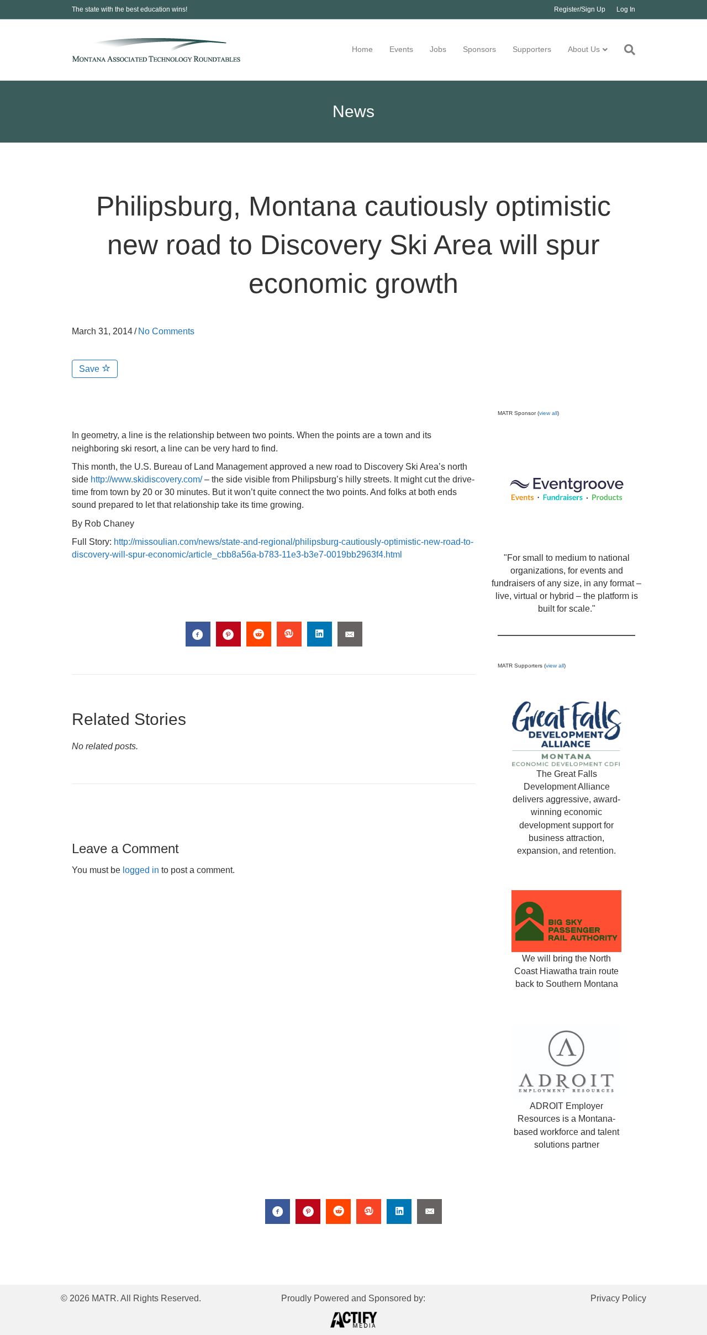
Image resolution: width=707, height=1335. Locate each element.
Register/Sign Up (579, 9)
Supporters (532, 49)
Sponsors (479, 49)
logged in (141, 870)
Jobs (438, 49)
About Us (584, 49)
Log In (625, 9)
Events (401, 49)
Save (90, 369)
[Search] (625, 49)
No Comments (166, 331)
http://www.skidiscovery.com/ (146, 479)
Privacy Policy (618, 1298)
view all (548, 413)
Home (362, 49)
